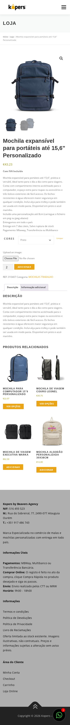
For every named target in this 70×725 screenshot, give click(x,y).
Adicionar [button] (13, 467)
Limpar (60, 238)
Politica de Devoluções (17, 618)
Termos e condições (16, 611)
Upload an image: (12, 252)
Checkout (9, 679)
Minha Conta (11, 672)
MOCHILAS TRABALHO (41, 277)
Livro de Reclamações (17, 630)
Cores (9, 238)
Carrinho (8, 685)
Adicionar (24, 266)
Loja (12, 36)
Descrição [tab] (12, 287)
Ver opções (13, 406)
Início (5, 36)
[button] (61, 58)
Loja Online (10, 691)
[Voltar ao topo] (35, 707)
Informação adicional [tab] (33, 287)
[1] (59, 717)
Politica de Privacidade (17, 624)
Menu (63, 7)
